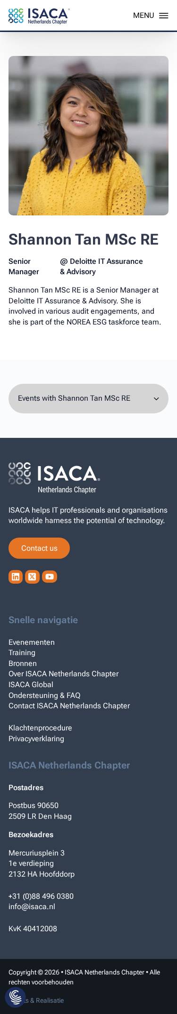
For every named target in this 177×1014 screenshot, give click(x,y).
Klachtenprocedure (40, 727)
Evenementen (31, 642)
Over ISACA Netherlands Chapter (63, 673)
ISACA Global (30, 684)
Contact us (39, 548)
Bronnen (22, 663)
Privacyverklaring (36, 738)
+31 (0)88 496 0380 (41, 896)
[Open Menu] (151, 15)
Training (21, 652)
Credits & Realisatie (36, 1000)
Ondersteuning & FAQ (44, 695)
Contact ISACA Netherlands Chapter (69, 705)
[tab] (88, 398)
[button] (15, 998)
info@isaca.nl (31, 906)
